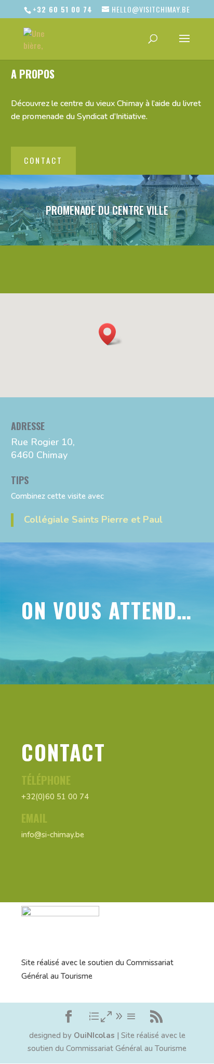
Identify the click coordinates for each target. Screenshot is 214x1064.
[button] (111, 334)
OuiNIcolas (94, 1035)
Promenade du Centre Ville (107, 210)
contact (43, 160)
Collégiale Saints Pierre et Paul (93, 519)
